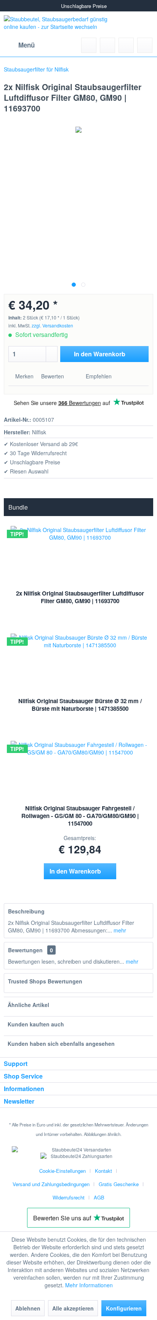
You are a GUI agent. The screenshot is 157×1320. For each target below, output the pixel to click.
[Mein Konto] (126, 45)
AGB (99, 1197)
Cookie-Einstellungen (62, 1170)
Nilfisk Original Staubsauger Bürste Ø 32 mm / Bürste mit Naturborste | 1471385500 (80, 704)
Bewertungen (25, 950)
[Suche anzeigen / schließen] (88, 45)
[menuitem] (19, 45)
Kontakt (103, 1170)
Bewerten (53, 376)
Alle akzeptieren (73, 1308)
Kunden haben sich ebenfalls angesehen (61, 1043)
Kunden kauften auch (36, 1024)
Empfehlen (98, 376)
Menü (26, 44)
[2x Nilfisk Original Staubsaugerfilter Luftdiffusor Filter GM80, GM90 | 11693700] (80, 547)
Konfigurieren (124, 1308)
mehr (119, 930)
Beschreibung (26, 911)
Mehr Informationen (89, 1285)
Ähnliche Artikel (28, 1005)
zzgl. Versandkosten (52, 325)
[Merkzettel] (107, 45)
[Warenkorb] (144, 45)
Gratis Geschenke (119, 1184)
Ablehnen (27, 1308)
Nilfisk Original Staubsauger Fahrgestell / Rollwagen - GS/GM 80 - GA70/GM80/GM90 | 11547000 (80, 815)
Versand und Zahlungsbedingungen (51, 1184)
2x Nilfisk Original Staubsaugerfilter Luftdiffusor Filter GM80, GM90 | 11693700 (80, 597)
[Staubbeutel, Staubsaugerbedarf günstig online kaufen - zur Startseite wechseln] (63, 24)
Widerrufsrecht (69, 1197)
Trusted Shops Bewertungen (45, 981)
